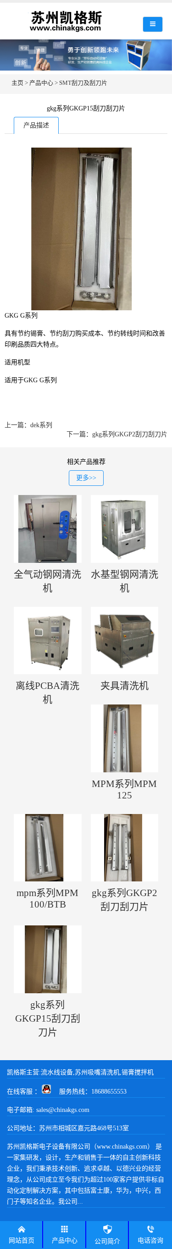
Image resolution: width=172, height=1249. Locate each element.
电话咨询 (150, 1240)
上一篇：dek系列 (28, 425)
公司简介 (107, 1241)
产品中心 (41, 82)
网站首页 (21, 1240)
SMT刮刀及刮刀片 (83, 82)
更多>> (86, 477)
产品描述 (36, 125)
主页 (17, 82)
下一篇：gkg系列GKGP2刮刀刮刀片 (117, 434)
